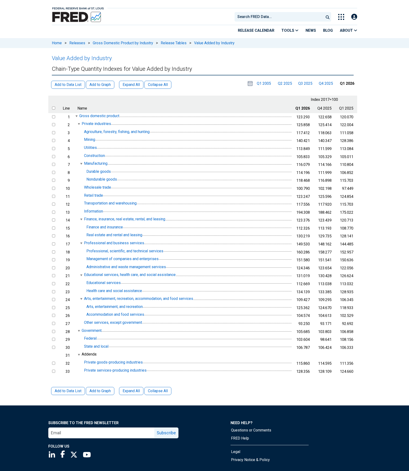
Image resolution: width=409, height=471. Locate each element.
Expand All (131, 391)
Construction (94, 155)
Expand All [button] (131, 84)
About (347, 30)
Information (93, 211)
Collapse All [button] (158, 84)
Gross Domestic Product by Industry (123, 43)
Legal (235, 451)
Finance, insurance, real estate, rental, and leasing (124, 219)
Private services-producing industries (115, 370)
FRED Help (240, 438)
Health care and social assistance (114, 291)
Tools (288, 30)
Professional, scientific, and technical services (124, 251)
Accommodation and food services (115, 314)
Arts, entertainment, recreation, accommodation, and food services (138, 298)
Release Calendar (256, 30)
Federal (90, 338)
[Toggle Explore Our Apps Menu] (341, 17)
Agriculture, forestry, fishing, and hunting (117, 131)
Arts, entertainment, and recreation (114, 306)
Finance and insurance (104, 227)
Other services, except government (113, 322)
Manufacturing (95, 163)
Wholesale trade (97, 187)
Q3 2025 (305, 83)
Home (57, 43)
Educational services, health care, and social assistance (130, 275)
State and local (96, 346)
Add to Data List (68, 391)
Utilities (90, 147)
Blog (328, 30)
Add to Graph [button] (100, 84)
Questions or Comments (251, 430)
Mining (89, 140)
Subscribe (166, 432)
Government (92, 330)
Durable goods (98, 171)
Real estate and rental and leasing (114, 235)
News (311, 30)
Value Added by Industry (214, 43)
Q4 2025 (326, 83)
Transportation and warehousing (110, 203)
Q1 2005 (264, 83)
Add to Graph (100, 391)
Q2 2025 (285, 83)
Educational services (103, 282)
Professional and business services (114, 243)
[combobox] (278, 17)
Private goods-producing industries (113, 362)
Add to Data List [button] (68, 84)
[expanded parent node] (76, 116)
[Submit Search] (327, 17)
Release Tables (174, 43)
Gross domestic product (99, 116)
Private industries (96, 123)
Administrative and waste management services (126, 267)
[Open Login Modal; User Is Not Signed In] (354, 17)
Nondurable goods (101, 179)
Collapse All (158, 391)
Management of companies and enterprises (122, 259)
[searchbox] (280, 17)
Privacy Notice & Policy (250, 460)
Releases (77, 43)
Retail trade (93, 195)
